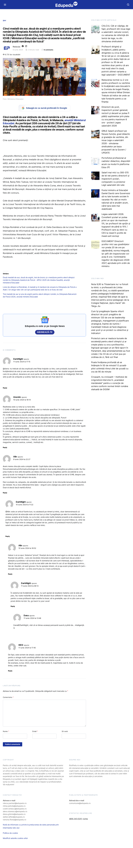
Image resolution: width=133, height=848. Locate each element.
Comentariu (8, 697)
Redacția (16, 47)
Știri (4, 20)
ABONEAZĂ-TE (44, 332)
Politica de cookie (10, 833)
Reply (5, 388)
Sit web (65, 731)
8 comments (48, 50)
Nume (6, 731)
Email (35, 731)
